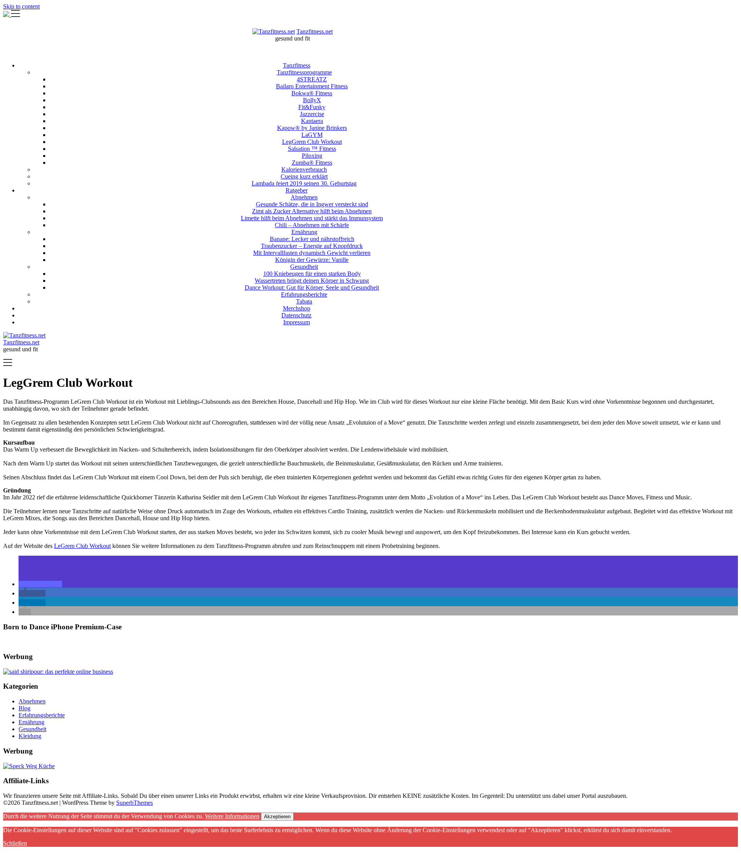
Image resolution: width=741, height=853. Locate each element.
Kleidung (30, 736)
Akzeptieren (277, 816)
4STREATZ (312, 79)
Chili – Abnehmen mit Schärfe (312, 225)
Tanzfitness (296, 65)
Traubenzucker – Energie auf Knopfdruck (312, 246)
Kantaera (312, 121)
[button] (40, 584)
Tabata (304, 301)
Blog (24, 708)
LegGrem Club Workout (312, 141)
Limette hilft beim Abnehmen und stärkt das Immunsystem (312, 218)
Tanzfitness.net (314, 31)
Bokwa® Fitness (311, 93)
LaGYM (312, 134)
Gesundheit (304, 266)
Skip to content (21, 6)
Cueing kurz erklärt (304, 176)
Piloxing (312, 155)
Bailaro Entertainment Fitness (312, 86)
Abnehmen (304, 197)
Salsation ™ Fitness (312, 148)
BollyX (312, 100)
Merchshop (296, 308)
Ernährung (304, 232)
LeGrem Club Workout (82, 546)
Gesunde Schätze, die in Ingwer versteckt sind (312, 204)
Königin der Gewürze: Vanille (312, 259)
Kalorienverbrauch (304, 169)
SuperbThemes (134, 802)
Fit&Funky (311, 107)
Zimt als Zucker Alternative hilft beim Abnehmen (312, 211)
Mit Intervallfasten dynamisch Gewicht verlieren (311, 252)
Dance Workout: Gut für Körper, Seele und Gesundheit (312, 287)
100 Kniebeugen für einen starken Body (312, 273)
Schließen (15, 843)
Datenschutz (296, 315)
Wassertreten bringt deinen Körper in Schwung (312, 280)
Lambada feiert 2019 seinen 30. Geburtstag (304, 183)
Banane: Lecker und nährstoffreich (312, 239)
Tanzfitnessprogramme (304, 72)
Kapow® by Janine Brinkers (312, 128)
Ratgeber (297, 190)
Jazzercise (312, 114)
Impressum (296, 322)
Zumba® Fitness (312, 162)
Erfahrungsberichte (304, 294)
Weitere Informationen (232, 816)
